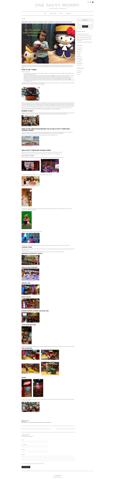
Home (45, 13)
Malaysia (36, 422)
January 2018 (79, 58)
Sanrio (43, 422)
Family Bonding (25, 422)
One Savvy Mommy (57, 5)
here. (52, 75)
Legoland (34, 422)
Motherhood (53, 13)
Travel (61, 13)
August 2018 (79, 51)
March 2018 (79, 56)
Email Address (24, 444)
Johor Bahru (30, 422)
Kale (54, 477)
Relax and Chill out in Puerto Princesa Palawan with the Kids (37, 428)
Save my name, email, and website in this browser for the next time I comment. (33, 463)
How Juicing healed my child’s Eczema (84, 37)
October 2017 (79, 61)
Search (85, 26)
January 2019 (79, 49)
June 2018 (78, 54)
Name (23, 439)
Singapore (68, 13)
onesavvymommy (26, 420)
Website (23, 449)
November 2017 (80, 59)
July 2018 (78, 53)
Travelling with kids (48, 422)
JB (28, 422)
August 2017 (79, 65)
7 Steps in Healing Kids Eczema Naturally (84, 42)
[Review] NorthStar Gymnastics (83, 34)
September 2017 (80, 63)
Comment (23, 454)
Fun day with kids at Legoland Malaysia (64, 428)
